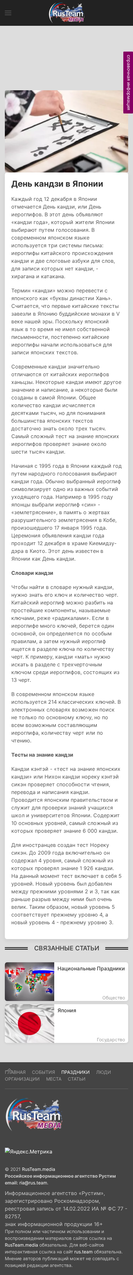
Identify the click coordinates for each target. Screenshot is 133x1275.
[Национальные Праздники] (66, 981)
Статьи (77, 1079)
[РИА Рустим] (34, 1114)
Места (53, 1079)
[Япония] (66, 1023)
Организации (22, 1079)
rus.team (83, 1251)
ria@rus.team (33, 1182)
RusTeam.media (38, 1169)
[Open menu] (8, 13)
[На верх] (9, 1070)
